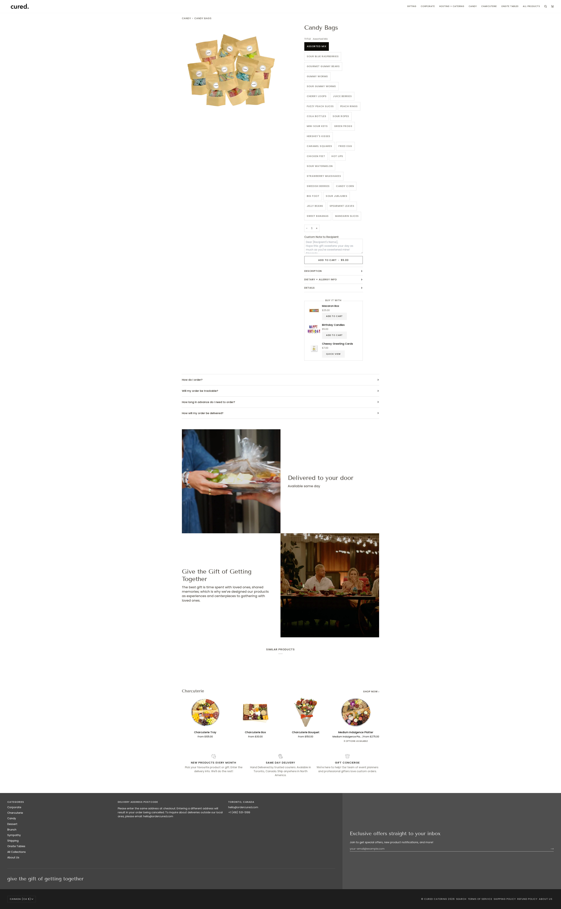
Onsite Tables (16, 846)
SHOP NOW (370, 691)
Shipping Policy (505, 899)
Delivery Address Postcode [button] (138, 802)
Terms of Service (480, 899)
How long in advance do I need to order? (208, 402)
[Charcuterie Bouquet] (305, 712)
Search (461, 899)
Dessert (12, 824)
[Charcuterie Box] (255, 712)
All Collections (16, 852)
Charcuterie (193, 691)
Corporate (14, 807)
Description (313, 271)
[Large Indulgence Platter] (361, 741)
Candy (186, 18)
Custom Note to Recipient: (321, 237)
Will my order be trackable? (200, 391)
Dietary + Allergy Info (320, 279)
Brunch (11, 829)
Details (309, 287)
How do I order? (192, 380)
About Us (13, 857)
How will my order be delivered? (202, 413)
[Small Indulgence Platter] (350, 741)
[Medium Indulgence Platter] (356, 712)
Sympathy (14, 835)
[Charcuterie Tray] (205, 712)
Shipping (13, 840)
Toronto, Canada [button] (241, 802)
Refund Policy (527, 899)
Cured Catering (435, 899)
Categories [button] (15, 802)
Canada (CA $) (20, 899)
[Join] (550, 848)
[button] (412, 6)
